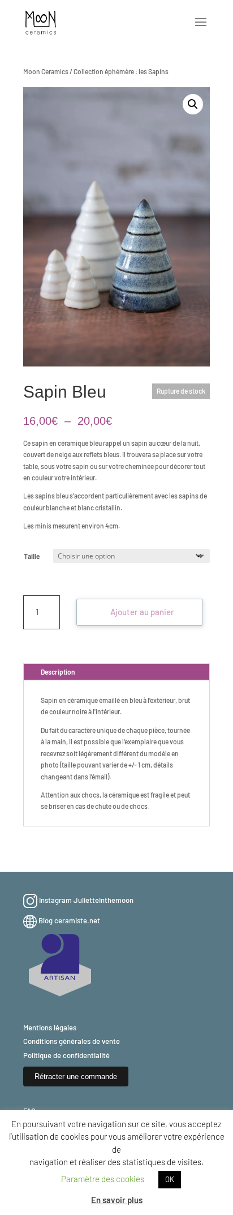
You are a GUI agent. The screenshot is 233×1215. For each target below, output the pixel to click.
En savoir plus (117, 1200)
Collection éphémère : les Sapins (121, 71)
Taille (32, 556)
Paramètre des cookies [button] (102, 1179)
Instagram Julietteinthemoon (86, 900)
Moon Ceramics (45, 71)
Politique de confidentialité (66, 1055)
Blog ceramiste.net (69, 920)
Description (58, 672)
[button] (193, 104)
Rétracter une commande (75, 1076)
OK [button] (169, 1179)
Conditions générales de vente (71, 1041)
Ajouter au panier (142, 612)
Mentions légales (49, 1027)
